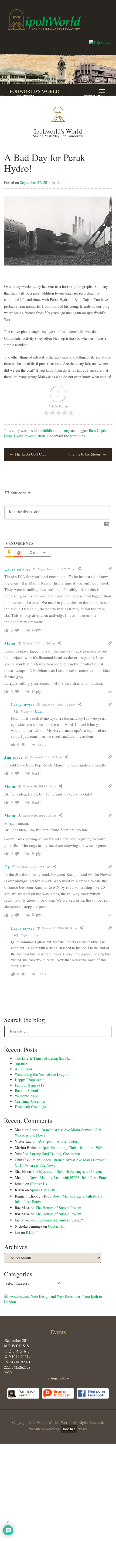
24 (13, 1367)
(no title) (21, 1063)
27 (25, 1367)
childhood (49, 430)
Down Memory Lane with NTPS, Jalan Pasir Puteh (68, 1177)
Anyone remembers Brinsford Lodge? (54, 1220)
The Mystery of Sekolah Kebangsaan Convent (67, 1171)
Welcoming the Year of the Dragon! (42, 1074)
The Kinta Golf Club (28, 454)
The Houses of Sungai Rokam (58, 1207)
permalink (77, 435)
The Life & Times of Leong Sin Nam (44, 1058)
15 (6, 1361)
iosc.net (69, 1429)
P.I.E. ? (31, 1232)
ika (59, 182)
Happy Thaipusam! (29, 1079)
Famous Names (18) (30, 1085)
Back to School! (27, 1090)
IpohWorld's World (33, 91)
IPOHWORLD (44, 19)
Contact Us (38, 1183)
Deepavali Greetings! (31, 1106)
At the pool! (24, 1068)
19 (21, 1361)
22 (6, 1367)
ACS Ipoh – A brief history (58, 1141)
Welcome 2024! (27, 1095)
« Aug (52, 1378)
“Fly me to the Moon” (87, 454)
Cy (37, 935)
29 (6, 1372)
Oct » (64, 1378)
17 (13, 1361)
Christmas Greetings (30, 1101)
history (65, 430)
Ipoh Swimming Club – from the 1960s (73, 1147)
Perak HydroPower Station (24, 435)
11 (17, 1356)
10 (13, 1356)
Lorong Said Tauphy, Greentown (55, 1153)
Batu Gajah (97, 430)
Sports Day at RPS (44, 1189)
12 (21, 1356)
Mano (39, 711)
